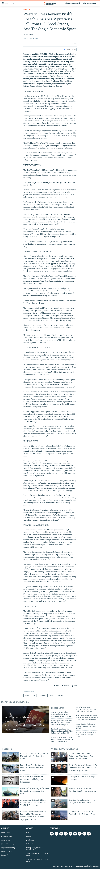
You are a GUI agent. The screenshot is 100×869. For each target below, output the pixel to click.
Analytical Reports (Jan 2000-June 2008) (37, 860)
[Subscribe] (89, 833)
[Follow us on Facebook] (75, 833)
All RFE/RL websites (89, 3)
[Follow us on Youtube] (52, 833)
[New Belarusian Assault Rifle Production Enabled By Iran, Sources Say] (10, 780)
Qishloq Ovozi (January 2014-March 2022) (35, 849)
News (27, 833)
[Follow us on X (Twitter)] (70, 833)
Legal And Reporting (8, 847)
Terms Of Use (5, 840)
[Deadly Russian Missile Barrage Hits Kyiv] (59, 780)
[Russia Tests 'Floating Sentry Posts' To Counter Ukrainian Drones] (10, 768)
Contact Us (4, 855)
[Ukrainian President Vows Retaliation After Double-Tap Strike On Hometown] (59, 757)
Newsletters (30, 840)
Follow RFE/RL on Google (72, 3)
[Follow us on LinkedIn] (79, 833)
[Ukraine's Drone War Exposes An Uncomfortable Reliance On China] (10, 757)
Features (28, 836)
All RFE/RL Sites (6, 851)
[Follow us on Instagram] (61, 833)
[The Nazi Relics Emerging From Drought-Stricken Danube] (59, 803)
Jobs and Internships (8, 844)
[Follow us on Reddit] (56, 833)
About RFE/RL (6, 833)
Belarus (26, 10)
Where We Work (6, 836)
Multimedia (29, 844)
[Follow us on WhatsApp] (84, 833)
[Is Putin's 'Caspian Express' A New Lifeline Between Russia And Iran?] (10, 792)
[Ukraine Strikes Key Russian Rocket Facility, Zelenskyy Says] (59, 815)
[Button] (74, 44)
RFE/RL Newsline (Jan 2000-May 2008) (37, 854)
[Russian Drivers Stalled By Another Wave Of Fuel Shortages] (59, 792)
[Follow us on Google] (66, 833)
